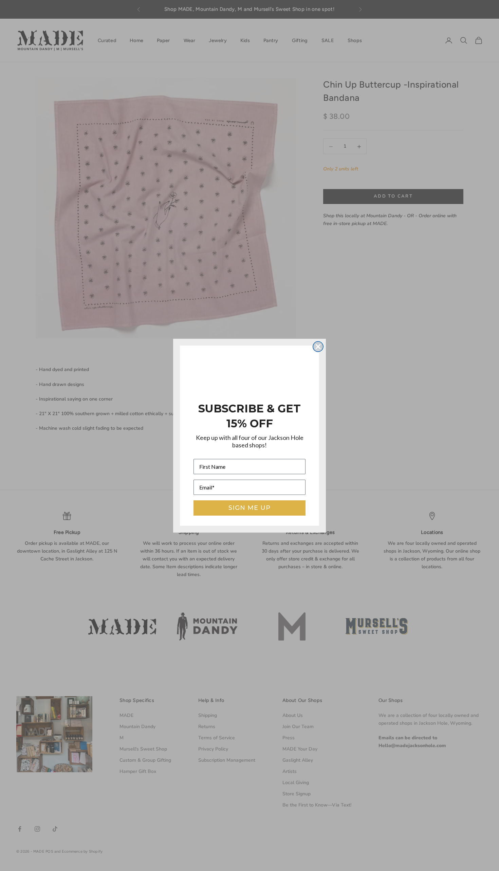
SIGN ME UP (249, 508)
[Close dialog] (318, 346)
